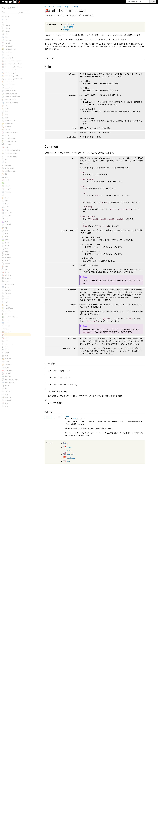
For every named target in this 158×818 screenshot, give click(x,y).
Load (48, 417)
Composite (8, 52)
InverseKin (8, 216)
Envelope (7, 129)
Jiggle (6, 222)
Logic (6, 237)
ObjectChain (8, 275)
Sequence (8, 332)
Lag (6, 228)
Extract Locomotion (11, 153)
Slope (6, 341)
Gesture (7, 195)
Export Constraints (10, 138)
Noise (6, 266)
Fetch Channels (9, 168)
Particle (7, 287)
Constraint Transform (11, 103)
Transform (8, 376)
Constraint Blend (10, 58)
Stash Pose (8, 359)
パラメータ (69, 24)
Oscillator (8, 278)
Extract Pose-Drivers (11, 156)
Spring (7, 353)
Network (7, 263)
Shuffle (7, 338)
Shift (67, 416)
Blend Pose (8, 40)
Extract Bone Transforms (12, 150)
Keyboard (8, 225)
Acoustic (7, 16)
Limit (6, 234)
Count (6, 109)
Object (7, 272)
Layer (6, 231)
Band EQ (7, 31)
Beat (6, 34)
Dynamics (8, 126)
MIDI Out (7, 245)
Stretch (69, 451)
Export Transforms (10, 141)
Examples (66, 29)
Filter (6, 177)
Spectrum (8, 347)
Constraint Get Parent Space (13, 64)
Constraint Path (9, 88)
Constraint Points (10, 91)
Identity (7, 207)
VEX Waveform (9, 391)
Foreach (7, 183)
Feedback (8, 165)
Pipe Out (7, 299)
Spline (6, 350)
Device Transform (10, 120)
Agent (6, 19)
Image (7, 210)
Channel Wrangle (10, 49)
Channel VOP (9, 46)
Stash (6, 356)
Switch (7, 368)
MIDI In (7, 242)
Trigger (7, 385)
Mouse (7, 254)
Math (6, 248)
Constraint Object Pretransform (14, 79)
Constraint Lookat (10, 70)
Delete (6, 117)
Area (6, 22)
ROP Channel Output (11, 317)
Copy (6, 106)
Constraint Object (10, 73)
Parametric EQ (9, 284)
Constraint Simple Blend (12, 97)
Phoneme (8, 293)
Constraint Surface (10, 100)
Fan (6, 162)
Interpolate (8, 213)
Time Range (70, 458)
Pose (6, 305)
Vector (7, 394)
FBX (6, 159)
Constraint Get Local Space (13, 61)
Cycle (68, 444)
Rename (7, 323)
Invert (6, 219)
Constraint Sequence (11, 94)
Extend (68, 447)
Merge (6, 251)
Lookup (7, 240)
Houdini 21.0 (49, 7)
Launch (57, 417)
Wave (6, 406)
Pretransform (9, 311)
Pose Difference (9, 308)
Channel (7, 43)
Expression (8, 144)
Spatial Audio (9, 344)
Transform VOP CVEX (11, 379)
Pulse (6, 314)
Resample (8, 329)
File (6, 174)
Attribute (7, 25)
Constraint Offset (10, 82)
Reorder (7, 326)
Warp (6, 403)
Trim (68, 461)
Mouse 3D (8, 257)
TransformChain (10, 382)
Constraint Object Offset (12, 76)
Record (7, 320)
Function (7, 186)
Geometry (8, 192)
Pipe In (7, 296)
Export (7, 135)
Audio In (7, 28)
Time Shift (70, 454)
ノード (59, 7)
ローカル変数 (68, 27)
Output (7, 281)
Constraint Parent (10, 85)
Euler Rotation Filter (11, 132)
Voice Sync (8, 400)
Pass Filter (8, 290)
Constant (7, 55)
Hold (6, 201)
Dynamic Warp (9, 123)
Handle (7, 198)
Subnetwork (8, 365)
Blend (6, 37)
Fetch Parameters (10, 171)
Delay (6, 114)
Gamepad (8, 189)
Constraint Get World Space (13, 67)
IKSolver (7, 204)
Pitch (6, 302)
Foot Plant (8, 180)
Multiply (7, 260)
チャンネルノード (72, 7)
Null (6, 269)
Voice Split (8, 397)
